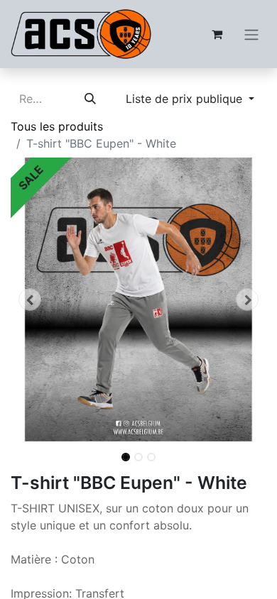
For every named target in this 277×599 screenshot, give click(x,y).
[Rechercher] (90, 98)
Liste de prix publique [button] (186, 99)
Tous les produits (57, 126)
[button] (30, 299)
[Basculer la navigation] (251, 34)
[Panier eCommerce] (216, 34)
